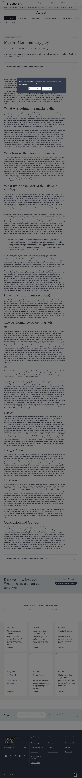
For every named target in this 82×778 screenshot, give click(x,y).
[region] (41, 85)
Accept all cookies (47, 88)
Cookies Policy (24, 84)
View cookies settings (34, 88)
